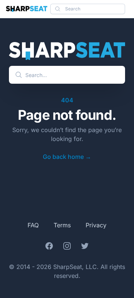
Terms (62, 225)
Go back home (67, 156)
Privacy (96, 225)
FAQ (33, 225)
